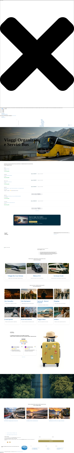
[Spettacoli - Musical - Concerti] (45, 294)
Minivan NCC (37, 276)
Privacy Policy (58, 449)
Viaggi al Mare (41, 319)
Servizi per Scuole (58, 276)
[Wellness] (62, 312)
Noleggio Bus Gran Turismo (15, 276)
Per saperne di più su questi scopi (4, 114)
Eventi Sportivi (8, 319)
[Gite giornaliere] (12, 294)
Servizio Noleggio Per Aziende (35, 449)
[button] (37, 54)
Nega (2, 115)
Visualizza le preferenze (6, 115)
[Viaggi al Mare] (45, 312)
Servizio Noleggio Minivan (34, 448)
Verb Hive (17, 451)
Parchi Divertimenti (26, 319)
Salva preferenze (10, 115)
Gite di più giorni (25, 301)
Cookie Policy (3, 116)
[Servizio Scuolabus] (58, 268)
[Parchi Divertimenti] (29, 312)
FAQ (47, 448)
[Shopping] (62, 294)
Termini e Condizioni (3, 117)
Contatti (48, 449)
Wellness (56, 319)
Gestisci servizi (3, 113)
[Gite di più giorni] (29, 294)
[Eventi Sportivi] (12, 312)
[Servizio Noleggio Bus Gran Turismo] (15, 268)
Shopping (56, 301)
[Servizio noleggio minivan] (37, 268)
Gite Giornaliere (8, 301)
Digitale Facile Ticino (21, 451)
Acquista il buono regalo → (33, 221)
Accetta (1, 115)
